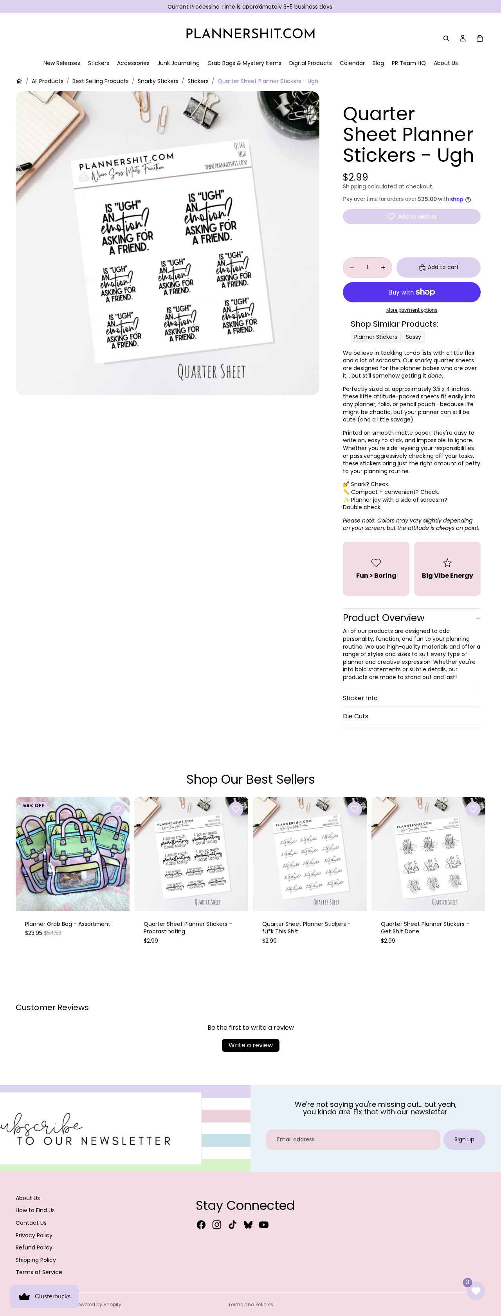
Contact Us (31, 1223)
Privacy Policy (34, 1235)
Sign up (464, 1139)
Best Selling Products (100, 81)
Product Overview (384, 617)
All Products (47, 81)
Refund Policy (34, 1247)
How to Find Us (35, 1210)
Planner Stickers (375, 337)
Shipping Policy (36, 1260)
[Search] (446, 38)
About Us (28, 1198)
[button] (412, 216)
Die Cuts (355, 716)
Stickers (198, 81)
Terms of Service (39, 1272)
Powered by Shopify (98, 1304)
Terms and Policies (250, 1304)
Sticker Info (360, 698)
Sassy (413, 337)
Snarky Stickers (158, 81)
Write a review (251, 1045)
